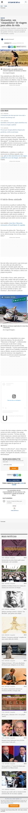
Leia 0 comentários (14, 480)
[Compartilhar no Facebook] (9, 47)
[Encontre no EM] (25, 2)
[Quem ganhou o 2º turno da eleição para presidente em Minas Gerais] (14, 754)
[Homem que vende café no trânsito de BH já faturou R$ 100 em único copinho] (14, 779)
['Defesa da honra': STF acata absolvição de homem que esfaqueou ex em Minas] (14, 650)
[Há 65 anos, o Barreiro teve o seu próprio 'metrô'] (14, 702)
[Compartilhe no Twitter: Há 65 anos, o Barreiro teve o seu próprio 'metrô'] (25, 712)
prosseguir (14, 806)
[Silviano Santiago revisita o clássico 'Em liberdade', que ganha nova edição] (14, 599)
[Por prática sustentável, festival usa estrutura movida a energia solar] (14, 676)
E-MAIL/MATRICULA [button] (15, 510)
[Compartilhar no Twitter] (12, 47)
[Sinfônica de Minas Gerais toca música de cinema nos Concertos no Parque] (14, 573)
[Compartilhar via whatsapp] (14, 47)
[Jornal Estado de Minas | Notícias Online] (14, 2)
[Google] (14, 508)
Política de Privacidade (8, 803)
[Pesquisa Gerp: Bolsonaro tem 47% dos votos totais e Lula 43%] (14, 728)
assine (14, 485)
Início (2, 6)
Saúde (5, 6)
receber (14, 468)
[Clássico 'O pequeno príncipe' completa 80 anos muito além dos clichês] (14, 625)
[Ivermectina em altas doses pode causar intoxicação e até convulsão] (14, 547)
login (22, 483)
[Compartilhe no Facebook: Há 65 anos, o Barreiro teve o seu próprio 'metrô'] (24, 712)
